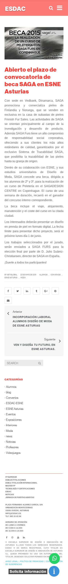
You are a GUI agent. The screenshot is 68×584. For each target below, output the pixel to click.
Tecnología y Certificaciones (20, 488)
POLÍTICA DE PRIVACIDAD (32, 561)
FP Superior (11, 477)
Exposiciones (14, 420)
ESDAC (8, 491)
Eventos (11, 414)
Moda (23, 277)
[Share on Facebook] (8, 291)
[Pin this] (55, 291)
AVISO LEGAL (11, 561)
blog (8, 392)
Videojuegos (13, 453)
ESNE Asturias (11, 277)
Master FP (10, 485)
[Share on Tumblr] (36, 291)
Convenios (56, 274)
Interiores (11, 425)
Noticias (11, 442)
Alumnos (43, 274)
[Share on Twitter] (17, 291)
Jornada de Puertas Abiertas (19, 497)
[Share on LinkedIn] (27, 291)
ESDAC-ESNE (14, 403)
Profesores (12, 447)
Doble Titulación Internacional (21, 482)
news (9, 436)
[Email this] (8, 300)
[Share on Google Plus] (46, 291)
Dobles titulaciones (15, 480)
